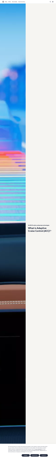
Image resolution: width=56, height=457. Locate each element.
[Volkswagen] (3, 2)
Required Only (34, 455)
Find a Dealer (14, 1)
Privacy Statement (38, 449)
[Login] (53, 2)
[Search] (50, 2)
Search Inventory (21, 1)
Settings (25, 455)
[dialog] (28, 450)
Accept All (44, 455)
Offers (9, 1)
